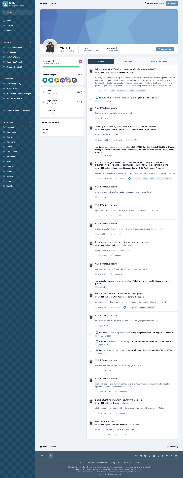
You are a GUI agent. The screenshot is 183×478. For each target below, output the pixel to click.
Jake (115, 168)
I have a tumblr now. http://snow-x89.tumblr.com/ (119, 399)
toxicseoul (103, 341)
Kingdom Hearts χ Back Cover (143, 129)
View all (79, 75)
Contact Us (127, 463)
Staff (79, 463)
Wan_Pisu (117, 297)
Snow (115, 403)
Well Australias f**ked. (106, 421)
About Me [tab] (127, 61)
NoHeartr (103, 332)
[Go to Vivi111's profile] (91, 71)
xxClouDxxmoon (120, 424)
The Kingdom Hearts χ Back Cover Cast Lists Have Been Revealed (126, 126)
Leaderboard (102, 463)
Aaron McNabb (119, 467)
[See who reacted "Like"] (129, 178)
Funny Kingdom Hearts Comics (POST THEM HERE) (152, 332)
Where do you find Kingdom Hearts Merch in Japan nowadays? (125, 69)
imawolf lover (105, 98)
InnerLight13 (118, 129)
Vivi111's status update (106, 107)
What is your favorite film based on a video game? (119, 293)
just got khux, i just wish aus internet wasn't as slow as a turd (124, 242)
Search (9, 12)
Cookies (137, 463)
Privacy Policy (115, 463)
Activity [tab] (100, 61)
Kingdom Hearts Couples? (146, 98)
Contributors (89, 463)
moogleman (104, 281)
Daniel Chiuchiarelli (104, 467)
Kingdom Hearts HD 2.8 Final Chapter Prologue (143, 168)
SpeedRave (104, 147)
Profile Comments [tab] (159, 61)
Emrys (102, 350)
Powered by (109, 474)
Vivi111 (101, 72)
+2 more (165, 178)
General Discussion (127, 72)
